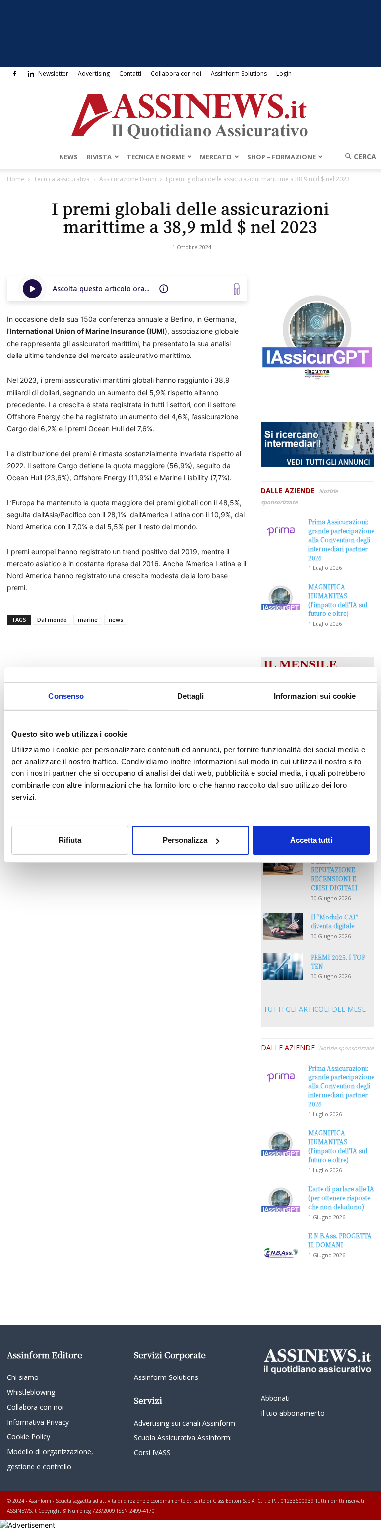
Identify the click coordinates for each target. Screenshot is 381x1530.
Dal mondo (52, 619)
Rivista (99, 157)
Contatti (130, 73)
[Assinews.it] (190, 113)
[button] (357, 156)
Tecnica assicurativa (62, 179)
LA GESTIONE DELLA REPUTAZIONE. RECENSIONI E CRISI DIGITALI (334, 870)
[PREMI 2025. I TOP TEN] (283, 966)
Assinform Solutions (239, 73)
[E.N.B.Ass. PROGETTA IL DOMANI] (281, 1245)
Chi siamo (23, 1377)
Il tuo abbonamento (293, 1413)
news (116, 619)
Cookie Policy (28, 1436)
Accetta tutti (311, 840)
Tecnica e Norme (156, 157)
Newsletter (53, 73)
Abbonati (275, 1398)
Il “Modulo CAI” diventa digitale (334, 921)
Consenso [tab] (66, 696)
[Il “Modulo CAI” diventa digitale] (283, 926)
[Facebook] (14, 74)
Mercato (216, 157)
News (68, 157)
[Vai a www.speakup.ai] (237, 289)
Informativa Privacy (38, 1422)
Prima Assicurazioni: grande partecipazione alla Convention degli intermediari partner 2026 (341, 539)
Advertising (94, 73)
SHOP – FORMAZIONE (281, 157)
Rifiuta (70, 840)
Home (15, 179)
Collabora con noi (176, 73)
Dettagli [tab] (190, 696)
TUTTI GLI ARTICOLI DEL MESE (314, 1009)
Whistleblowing (31, 1392)
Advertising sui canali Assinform (184, 1423)
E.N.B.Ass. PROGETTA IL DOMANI (340, 1240)
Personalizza (185, 840)
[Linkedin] (30, 74)
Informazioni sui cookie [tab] (315, 696)
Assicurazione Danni (127, 179)
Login (284, 73)
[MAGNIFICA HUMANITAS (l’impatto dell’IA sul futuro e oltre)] (281, 596)
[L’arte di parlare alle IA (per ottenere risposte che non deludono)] (281, 1198)
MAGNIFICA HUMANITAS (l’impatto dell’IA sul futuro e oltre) (337, 599)
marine (88, 619)
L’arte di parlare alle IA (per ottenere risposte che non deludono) (341, 1197)
